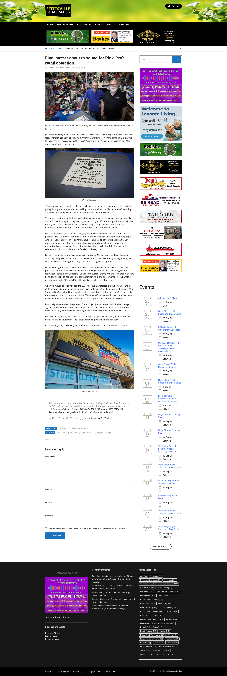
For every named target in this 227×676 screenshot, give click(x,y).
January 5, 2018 (100, 418)
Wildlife (160, 654)
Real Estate (172, 639)
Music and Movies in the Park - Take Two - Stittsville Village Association (169, 347)
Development (164, 588)
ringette (100, 432)
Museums (171, 619)
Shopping (146, 647)
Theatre (145, 650)
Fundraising (164, 603)
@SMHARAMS (116, 409)
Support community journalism (112, 24)
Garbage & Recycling (150, 607)
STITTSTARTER (84, 24)
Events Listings (52, 639)
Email (48, 502)
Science (158, 643)
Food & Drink (147, 603)
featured (61, 432)
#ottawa (53, 412)
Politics (172, 635)
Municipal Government (151, 619)
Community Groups (168, 584)
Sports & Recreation (78, 428)
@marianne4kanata (103, 412)
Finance (145, 599)
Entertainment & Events (167, 591)
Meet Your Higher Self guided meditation (168, 482)
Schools (145, 643)
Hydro (144, 615)
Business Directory (53, 633)
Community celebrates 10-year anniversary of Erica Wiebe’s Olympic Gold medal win (113, 579)
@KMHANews (101, 409)
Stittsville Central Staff (58, 67)
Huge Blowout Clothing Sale (169, 416)
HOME (50, 24)
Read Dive (96, 585)
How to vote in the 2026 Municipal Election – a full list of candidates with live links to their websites (109, 48)
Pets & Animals (148, 631)
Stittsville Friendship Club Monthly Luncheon (169, 328)
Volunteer (146, 654)
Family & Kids (165, 595)
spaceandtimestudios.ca (57, 617)
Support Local (51, 635)
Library (156, 615)
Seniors (172, 643)
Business (63, 428)
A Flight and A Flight (167, 298)
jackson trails (88, 432)
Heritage (158, 611)
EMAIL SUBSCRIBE (65, 24)
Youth (172, 654)
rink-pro (109, 432)
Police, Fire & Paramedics (152, 635)
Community (147, 584)
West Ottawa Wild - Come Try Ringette (167, 365)
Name (48, 489)
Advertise (78, 671)
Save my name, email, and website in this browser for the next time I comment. (87, 528)
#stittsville (87, 412)
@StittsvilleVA (87, 409)
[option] (123, 48)
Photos (164, 631)
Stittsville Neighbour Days (167, 497)
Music (144, 623)
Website (49, 515)
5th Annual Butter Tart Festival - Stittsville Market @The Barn (168, 449)
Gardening (170, 607)
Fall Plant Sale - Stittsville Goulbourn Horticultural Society (167, 398)
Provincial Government (151, 639)
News (145, 627)
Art (143, 576)
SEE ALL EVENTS (161, 546)
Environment (147, 595)
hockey (77, 432)
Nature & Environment (163, 623)
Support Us (94, 671)
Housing (172, 611)
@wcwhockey (65, 412)
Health (145, 611)
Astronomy (156, 576)
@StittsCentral (71, 409)
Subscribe (63, 671)
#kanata (76, 412)
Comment (51, 456)
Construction (147, 588)
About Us (110, 671)
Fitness (158, 599)
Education (146, 591)
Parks (157, 627)
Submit (49, 671)
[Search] (176, 59)
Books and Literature (150, 580)
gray (70, 432)
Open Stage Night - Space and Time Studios (169, 312)
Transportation (161, 650)
